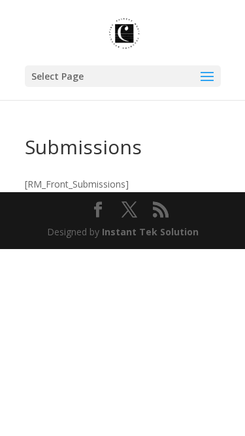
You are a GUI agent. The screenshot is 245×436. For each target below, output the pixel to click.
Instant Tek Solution (150, 232)
